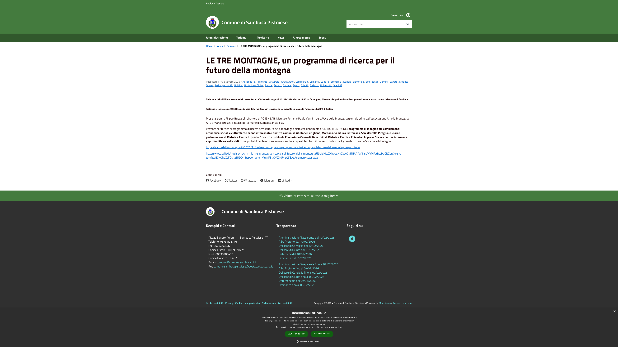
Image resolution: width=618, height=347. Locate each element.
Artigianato (287, 82)
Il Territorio (262, 37)
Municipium (385, 303)
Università (326, 85)
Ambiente (262, 82)
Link (340, 327)
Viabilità (337, 85)
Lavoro (394, 82)
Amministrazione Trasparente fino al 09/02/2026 (308, 264)
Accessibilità (216, 303)
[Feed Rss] (207, 303)
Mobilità (404, 82)
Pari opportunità (224, 85)
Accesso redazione (402, 303)
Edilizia (347, 82)
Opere (209, 85)
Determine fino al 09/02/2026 (297, 281)
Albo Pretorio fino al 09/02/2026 (299, 268)
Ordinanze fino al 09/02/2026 (297, 285)
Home (209, 46)
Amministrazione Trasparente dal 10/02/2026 (306, 237)
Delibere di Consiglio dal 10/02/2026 (301, 246)
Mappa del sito (252, 303)
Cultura (325, 82)
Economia (336, 82)
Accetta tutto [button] (296, 333)
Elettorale (358, 82)
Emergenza (372, 82)
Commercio (301, 82)
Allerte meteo (301, 37)
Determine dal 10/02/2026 (295, 254)
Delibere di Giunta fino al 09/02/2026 (301, 277)
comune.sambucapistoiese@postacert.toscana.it (243, 266)
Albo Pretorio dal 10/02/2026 (297, 241)
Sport (296, 85)
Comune (231, 46)
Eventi (322, 37)
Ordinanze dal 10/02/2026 (295, 258)
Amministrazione (217, 37)
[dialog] (309, 327)
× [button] (614, 311)
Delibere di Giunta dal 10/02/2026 (299, 250)
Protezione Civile (253, 85)
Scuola (268, 85)
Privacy (229, 303)
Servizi (278, 85)
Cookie (238, 303)
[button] (309, 341)
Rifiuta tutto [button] (322, 333)
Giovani (384, 82)
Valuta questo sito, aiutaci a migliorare (311, 195)
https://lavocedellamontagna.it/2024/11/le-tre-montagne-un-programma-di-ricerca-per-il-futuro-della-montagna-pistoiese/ (283, 147)
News (281, 37)
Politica (238, 85)
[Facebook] (408, 15)
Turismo (241, 37)
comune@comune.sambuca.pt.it (236, 262)
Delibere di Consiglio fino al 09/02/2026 (303, 272)
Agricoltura (249, 82)
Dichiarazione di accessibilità (277, 303)
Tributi (304, 85)
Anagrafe (274, 82)
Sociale (287, 85)
